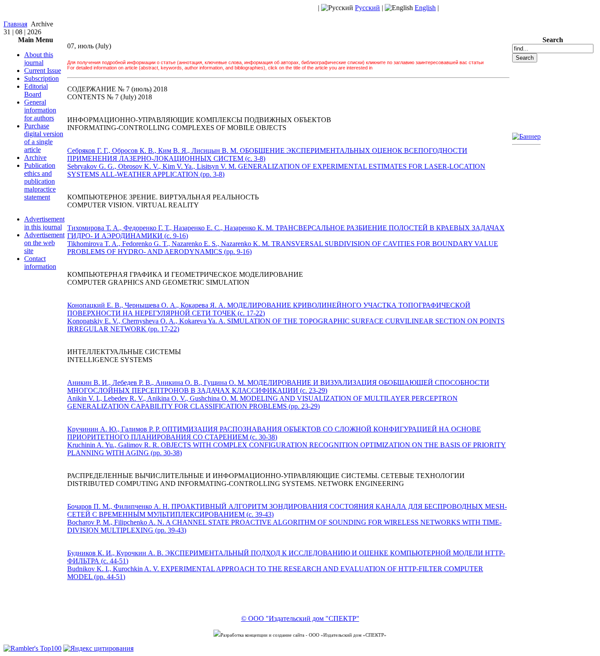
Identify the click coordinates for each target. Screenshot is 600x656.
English (425, 7)
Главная (15, 24)
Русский (367, 7)
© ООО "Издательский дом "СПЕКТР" (300, 618)
